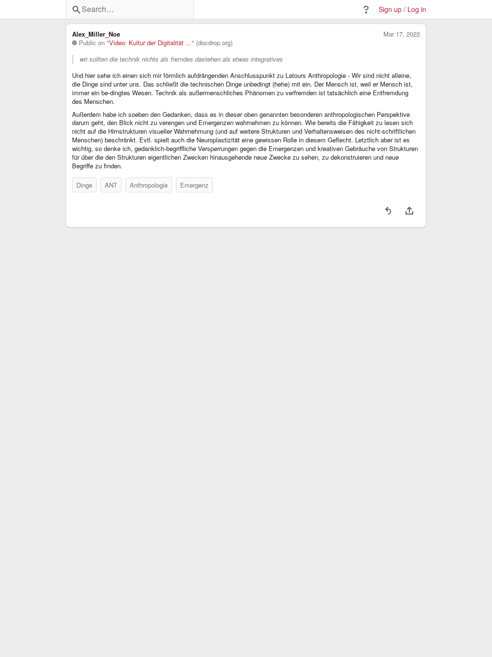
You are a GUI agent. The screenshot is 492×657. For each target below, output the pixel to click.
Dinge (84, 185)
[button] (366, 9)
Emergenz (194, 185)
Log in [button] (416, 9)
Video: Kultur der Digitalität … (150, 42)
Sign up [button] (390, 9)
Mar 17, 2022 (401, 34)
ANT (111, 185)
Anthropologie (149, 185)
